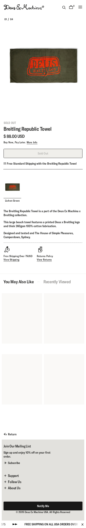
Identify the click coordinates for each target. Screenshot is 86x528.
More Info (32, 142)
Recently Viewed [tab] (57, 281)
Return (12, 434)
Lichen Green (12, 200)
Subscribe (14, 463)
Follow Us (14, 482)
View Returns (44, 259)
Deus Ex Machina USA (36, 512)
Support (13, 475)
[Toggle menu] (80, 7)
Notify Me (43, 506)
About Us (14, 488)
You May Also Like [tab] (19, 281)
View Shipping (11, 259)
